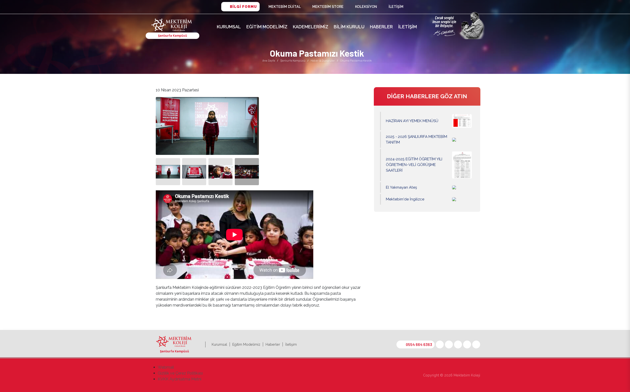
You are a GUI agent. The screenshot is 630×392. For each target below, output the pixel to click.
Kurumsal (229, 26)
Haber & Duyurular (323, 60)
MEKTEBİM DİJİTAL (284, 6)
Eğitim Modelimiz (266, 26)
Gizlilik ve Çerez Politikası (180, 373)
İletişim (396, 6)
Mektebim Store (328, 6)
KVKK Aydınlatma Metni (179, 379)
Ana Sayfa (268, 60)
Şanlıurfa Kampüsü (292, 60)
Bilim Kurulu (349, 26)
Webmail (166, 367)
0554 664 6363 (419, 344)
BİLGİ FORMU (243, 6)
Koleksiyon (366, 6)
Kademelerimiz (310, 26)
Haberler (381, 26)
